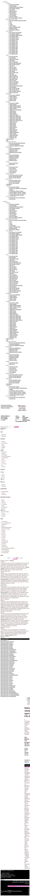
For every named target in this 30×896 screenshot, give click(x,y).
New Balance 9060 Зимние (15, 35)
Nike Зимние (12, 12)
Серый (3, 539)
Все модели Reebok (14, 155)
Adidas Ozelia (12, 112)
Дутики (3, 453)
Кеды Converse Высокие (15, 176)
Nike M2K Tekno (13, 79)
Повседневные (5, 491)
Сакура (3, 530)
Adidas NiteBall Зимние (15, 105)
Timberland (9, 184)
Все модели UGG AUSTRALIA (17, 197)
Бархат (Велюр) (5, 511)
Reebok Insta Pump (13, 157)
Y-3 (2, 465)
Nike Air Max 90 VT (14, 89)
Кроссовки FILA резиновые (7, 661)
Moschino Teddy (13, 28)
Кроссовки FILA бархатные (7, 663)
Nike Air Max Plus (13, 83)
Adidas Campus (13, 108)
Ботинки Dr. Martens (14, 29)
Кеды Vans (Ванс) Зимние (15, 17)
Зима (3, 479)
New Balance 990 (13, 51)
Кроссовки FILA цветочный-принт (9, 675)
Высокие (4, 486)
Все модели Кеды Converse (16, 175)
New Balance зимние (14, 8)
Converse (4, 460)
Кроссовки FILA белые (6, 679)
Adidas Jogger (12, 123)
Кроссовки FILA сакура (6, 676)
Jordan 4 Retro (12, 100)
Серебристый (5, 540)
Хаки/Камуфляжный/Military (8, 548)
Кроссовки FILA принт (6, 672)
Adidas (3, 446)
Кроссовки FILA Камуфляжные (8, 692)
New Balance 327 (13, 40)
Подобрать (15, 559)
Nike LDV (11, 65)
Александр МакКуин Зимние (16, 145)
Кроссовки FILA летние (7, 643)
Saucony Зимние (13, 16)
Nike (3, 444)
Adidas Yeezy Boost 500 (15, 117)
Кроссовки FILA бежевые (7, 689)
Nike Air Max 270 (13, 76)
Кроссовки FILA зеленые (7, 683)
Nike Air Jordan (13, 75)
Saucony (4, 466)
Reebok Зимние (13, 11)
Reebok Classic (12, 159)
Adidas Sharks (12, 124)
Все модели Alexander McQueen (17, 143)
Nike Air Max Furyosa (14, 64)
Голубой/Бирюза (5, 551)
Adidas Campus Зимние (15, 107)
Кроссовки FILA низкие (7, 647)
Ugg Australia (5, 457)
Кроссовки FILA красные (7, 680)
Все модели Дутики (14, 187)
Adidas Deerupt (13, 131)
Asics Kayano (12, 168)
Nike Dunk (11, 60)
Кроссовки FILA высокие (7, 648)
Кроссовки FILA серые (6, 684)
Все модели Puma (13, 163)
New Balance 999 (13, 53)
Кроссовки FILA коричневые (8, 687)
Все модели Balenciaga (14, 148)
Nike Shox (11, 73)
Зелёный (4, 537)
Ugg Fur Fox (12, 199)
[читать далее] (4, 579)
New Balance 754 (13, 49)
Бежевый (4, 545)
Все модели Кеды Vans (15, 180)
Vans (3, 459)
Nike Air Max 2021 (13, 72)
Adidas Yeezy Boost (14, 115)
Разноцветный (5, 552)
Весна (3, 474)
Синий (3, 536)
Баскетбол (4, 494)
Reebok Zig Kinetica (14, 156)
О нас (2, 891)
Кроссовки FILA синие (6, 681)
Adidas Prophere (13, 127)
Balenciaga (4, 452)
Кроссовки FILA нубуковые (7, 659)
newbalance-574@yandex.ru (7, 870)
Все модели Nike (13, 56)
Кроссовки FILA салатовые (7, 669)
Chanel (11, 24)
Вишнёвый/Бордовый (7, 527)
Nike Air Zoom (12, 67)
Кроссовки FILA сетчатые (7, 664)
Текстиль (4, 502)
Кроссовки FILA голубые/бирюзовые (10, 695)
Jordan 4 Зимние (13, 97)
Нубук (3, 505)
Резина (3, 508)
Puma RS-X (12, 164)
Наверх (2, 879)
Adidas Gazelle (12, 133)
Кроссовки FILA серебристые (8, 685)
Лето (3, 476)
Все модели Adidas (14, 103)
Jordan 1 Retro (12, 99)
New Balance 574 (13, 45)
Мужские (4, 434)
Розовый (4, 543)
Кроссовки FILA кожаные (7, 653)
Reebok (3, 447)
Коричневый (4, 542)
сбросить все (3, 428)
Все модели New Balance (15, 32)
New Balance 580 (13, 47)
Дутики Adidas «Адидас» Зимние (17, 193)
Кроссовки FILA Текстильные (8, 656)
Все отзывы (3, 640)
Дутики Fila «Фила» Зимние (16, 191)
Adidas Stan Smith (13, 135)
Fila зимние (12, 9)
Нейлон (3, 510)
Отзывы (5, 891)
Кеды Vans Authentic (14, 183)
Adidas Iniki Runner (14, 132)
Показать (12, 560)
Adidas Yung (12, 128)
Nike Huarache (12, 87)
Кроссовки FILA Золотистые (8, 668)
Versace (3, 441)
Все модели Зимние (14, 4)
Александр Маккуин (14, 144)
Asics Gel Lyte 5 (13, 171)
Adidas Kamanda (13, 129)
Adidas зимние (13, 104)
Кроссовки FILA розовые (7, 688)
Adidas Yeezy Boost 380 (15, 119)
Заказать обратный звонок (22, 886)
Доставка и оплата (9, 891)
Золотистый (4, 521)
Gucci (10, 23)
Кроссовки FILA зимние (7, 645)
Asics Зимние (12, 15)
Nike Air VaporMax (13, 81)
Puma (3, 462)
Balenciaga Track (13, 151)
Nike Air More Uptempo (15, 91)
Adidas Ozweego (13, 121)
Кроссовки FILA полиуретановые (9, 660)
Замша (3, 501)
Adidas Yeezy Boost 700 (15, 116)
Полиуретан (4, 507)
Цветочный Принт (6, 528)
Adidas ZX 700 (13, 136)
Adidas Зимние (13, 13)
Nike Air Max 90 (13, 69)
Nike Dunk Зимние (14, 59)
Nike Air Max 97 (13, 84)
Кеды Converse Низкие (15, 177)
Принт (3, 526)
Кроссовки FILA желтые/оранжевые (10, 693)
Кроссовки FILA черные (7, 677)
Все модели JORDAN (14, 95)
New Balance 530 (13, 41)
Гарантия (14, 891)
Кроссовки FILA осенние (7, 644)
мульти (3, 516)
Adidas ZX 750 (13, 137)
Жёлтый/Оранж (5, 549)
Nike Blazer (12, 71)
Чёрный (3, 531)
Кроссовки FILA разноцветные (8, 696)
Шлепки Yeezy (10, 139)
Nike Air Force (12, 80)
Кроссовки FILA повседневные (8, 649)
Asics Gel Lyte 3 (13, 169)
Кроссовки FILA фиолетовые (8, 691)
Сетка (3, 513)
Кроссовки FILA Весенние (7, 641)
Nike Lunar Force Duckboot (15, 85)
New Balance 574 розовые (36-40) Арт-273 (27, 741)
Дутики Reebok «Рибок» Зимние (17, 192)
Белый (3, 533)
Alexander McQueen (6, 456)
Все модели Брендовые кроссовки (17, 20)
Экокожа (4, 514)
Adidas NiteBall (13, 113)
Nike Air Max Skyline (14, 88)
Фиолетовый (5, 546)
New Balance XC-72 (14, 37)
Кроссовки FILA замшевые (7, 655)
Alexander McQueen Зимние (16, 7)
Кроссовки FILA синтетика (7, 657)
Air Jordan (4, 463)
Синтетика (4, 504)
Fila (7, 140)
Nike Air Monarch (13, 61)
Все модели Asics (13, 167)
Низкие (3, 484)
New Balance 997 (13, 52)
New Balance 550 (13, 43)
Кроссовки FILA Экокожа (7, 665)
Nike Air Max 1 (13, 68)
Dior (10, 21)
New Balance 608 (13, 48)
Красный (4, 534)
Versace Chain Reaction (14, 27)
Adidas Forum (12, 111)
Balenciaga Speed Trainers (15, 152)
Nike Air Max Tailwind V (15, 63)
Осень (3, 477)
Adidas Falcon (12, 125)
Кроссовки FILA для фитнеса (8, 651)
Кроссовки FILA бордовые (7, 673)
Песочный (4, 524)
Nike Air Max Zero (13, 92)
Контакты (19, 891)
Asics (3, 449)
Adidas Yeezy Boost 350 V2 (15, 120)
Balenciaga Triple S (13, 149)
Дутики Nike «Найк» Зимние (16, 195)
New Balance (4, 443)
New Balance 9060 (13, 36)
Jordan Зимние (12, 5)
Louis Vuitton (12, 25)
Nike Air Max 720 (13, 77)
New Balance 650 (13, 44)
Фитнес (3, 493)
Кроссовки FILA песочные (7, 671)
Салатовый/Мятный (6, 523)
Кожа (3, 499)
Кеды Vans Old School (14, 181)
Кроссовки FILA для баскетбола (9, 652)
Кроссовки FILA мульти (7, 667)
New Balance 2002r (14, 39)
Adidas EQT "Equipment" (15, 109)
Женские (4, 436)
